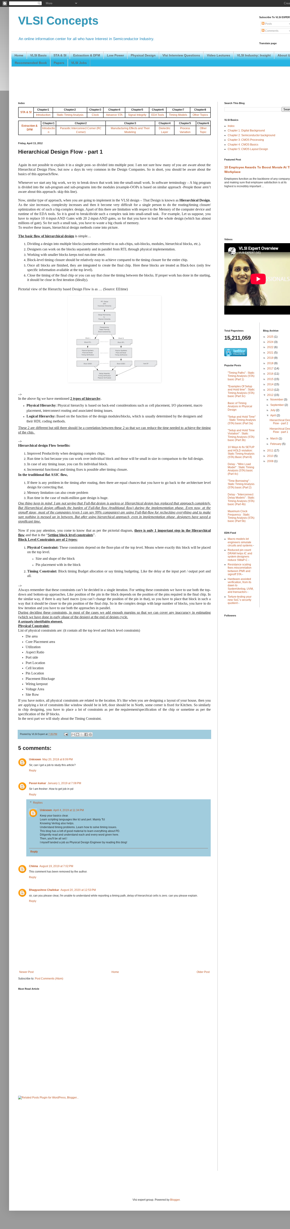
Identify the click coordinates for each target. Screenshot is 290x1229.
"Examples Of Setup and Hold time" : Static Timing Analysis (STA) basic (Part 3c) (241, 391)
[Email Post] (66, 734)
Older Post (203, 972)
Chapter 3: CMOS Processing (246, 139)
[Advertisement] (100, 83)
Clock (95, 114)
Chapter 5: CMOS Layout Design (248, 149)
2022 (270, 347)
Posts (268, 23)
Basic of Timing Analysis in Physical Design (240, 406)
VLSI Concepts (58, 20)
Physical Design (143, 55)
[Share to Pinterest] (90, 734)
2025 (270, 336)
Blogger (175, 1199)
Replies (38, 802)
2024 (270, 342)
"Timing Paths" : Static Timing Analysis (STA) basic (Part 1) (241, 376)
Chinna (33, 866)
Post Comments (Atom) (49, 978)
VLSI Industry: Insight (254, 55)
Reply (32, 770)
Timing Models (178, 114)
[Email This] (73, 734)
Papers (59, 63)
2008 (270, 461)
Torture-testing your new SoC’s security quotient (239, 600)
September (277, 405)
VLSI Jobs (79, 63)
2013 (270, 389)
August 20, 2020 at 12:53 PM (78, 890)
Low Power (115, 55)
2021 (270, 352)
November (277, 399)
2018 (270, 363)
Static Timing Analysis (70, 114)
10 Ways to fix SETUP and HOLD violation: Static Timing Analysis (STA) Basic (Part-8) (241, 452)
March (274, 438)
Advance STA (114, 114)
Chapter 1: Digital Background (246, 130)
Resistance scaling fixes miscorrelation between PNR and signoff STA (239, 569)
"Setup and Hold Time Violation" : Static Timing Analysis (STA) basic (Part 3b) (241, 435)
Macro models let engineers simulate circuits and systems (240, 542)
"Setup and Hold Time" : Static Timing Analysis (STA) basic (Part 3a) (242, 420)
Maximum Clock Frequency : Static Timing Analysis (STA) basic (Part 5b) (241, 516)
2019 (270, 357)
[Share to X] (82, 734)
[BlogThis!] (77, 734)
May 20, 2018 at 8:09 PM (57, 759)
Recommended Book (31, 63)
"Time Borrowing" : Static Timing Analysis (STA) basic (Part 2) (241, 484)
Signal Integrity (137, 114)
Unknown (35, 759)
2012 (270, 395)
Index (231, 126)
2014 (270, 384)
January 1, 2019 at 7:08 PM (64, 783)
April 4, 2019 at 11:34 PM (68, 810)
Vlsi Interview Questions (181, 55)
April (273, 415)
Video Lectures (218, 55)
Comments (271, 30)
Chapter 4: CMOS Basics (243, 144)
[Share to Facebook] (86, 734)
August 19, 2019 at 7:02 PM (56, 866)
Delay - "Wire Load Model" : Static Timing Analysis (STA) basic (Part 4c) (241, 469)
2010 (270, 456)
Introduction (43, 114)
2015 (270, 379)
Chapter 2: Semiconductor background (251, 135)
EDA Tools (157, 114)
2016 (270, 373)
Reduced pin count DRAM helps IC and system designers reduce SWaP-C (240, 554)
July (273, 410)
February (276, 444)
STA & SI (59, 55)
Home (18, 55)
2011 (270, 450)
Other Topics (200, 114)
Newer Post (26, 972)
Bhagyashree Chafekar (44, 890)
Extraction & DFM (86, 55)
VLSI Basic (38, 55)
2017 (270, 368)
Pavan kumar (37, 783)
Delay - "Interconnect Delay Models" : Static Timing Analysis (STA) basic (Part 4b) (241, 499)
